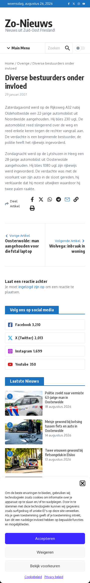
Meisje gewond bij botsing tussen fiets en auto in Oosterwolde (63, 426)
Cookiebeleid (33, 577)
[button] (82, 483)
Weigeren (45, 552)
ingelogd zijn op (31, 287)
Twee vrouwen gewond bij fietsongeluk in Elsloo (64, 452)
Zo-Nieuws (28, 22)
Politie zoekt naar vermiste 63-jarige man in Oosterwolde (64, 397)
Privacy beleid (53, 577)
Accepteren (45, 538)
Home (9, 63)
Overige (23, 63)
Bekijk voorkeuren (45, 566)
